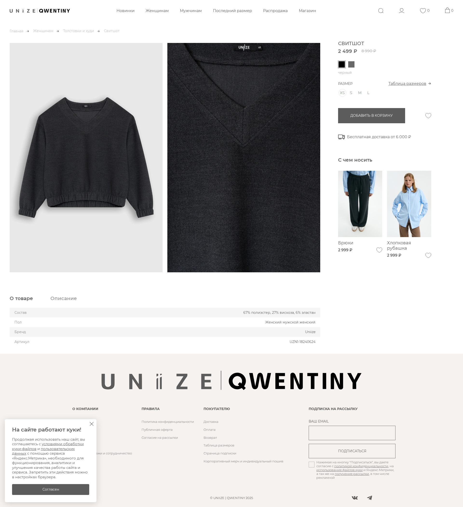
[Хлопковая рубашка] (409, 204)
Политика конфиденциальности (168, 422)
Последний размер (232, 10)
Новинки (125, 10)
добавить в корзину (371, 115)
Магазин (307, 10)
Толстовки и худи (78, 31)
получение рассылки (352, 474)
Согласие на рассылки (160, 437)
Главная (16, 31)
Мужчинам (191, 10)
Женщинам (157, 10)
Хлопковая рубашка (399, 245)
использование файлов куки (339, 470)
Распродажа (275, 10)
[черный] (341, 64)
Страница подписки (220, 453)
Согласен (50, 489)
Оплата (210, 430)
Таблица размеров (407, 83)
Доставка (211, 422)
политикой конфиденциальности (361, 466)
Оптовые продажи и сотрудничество (102, 453)
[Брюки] (360, 204)
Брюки (345, 243)
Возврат (210, 437)
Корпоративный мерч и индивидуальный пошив (243, 461)
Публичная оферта (157, 430)
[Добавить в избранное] (428, 115)
